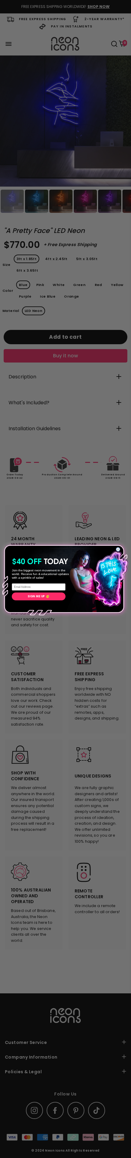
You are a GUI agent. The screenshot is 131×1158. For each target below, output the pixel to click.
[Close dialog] (118, 549)
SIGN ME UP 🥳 (39, 596)
